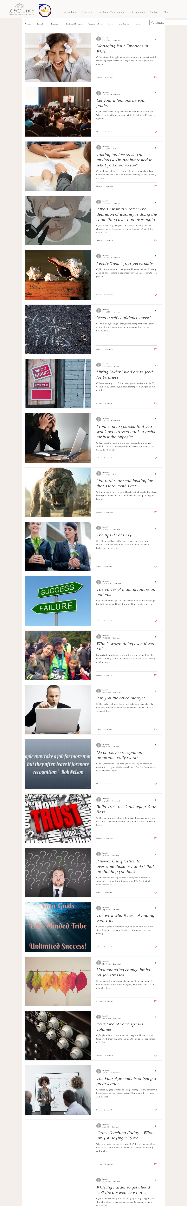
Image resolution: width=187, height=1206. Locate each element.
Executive (41, 24)
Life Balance (124, 24)
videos (137, 24)
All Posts (28, 24)
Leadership (55, 24)
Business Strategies (74, 24)
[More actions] (156, 39)
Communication (95, 24)
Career (110, 24)
